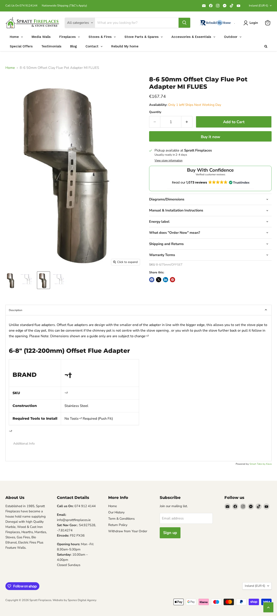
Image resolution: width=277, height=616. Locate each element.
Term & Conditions (121, 518)
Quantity (155, 112)
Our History (116, 512)
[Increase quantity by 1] (186, 122)
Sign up (170, 532)
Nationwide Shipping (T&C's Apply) (64, 5)
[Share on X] (158, 279)
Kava (269, 464)
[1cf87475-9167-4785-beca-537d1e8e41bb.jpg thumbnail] (11, 280)
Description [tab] (15, 310)
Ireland (258, 6)
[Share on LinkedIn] (165, 279)
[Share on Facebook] (151, 279)
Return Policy (117, 525)
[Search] (184, 23)
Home (10, 68)
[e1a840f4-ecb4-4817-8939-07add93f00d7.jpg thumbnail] (27, 280)
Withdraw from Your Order (127, 531)
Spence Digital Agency (82, 600)
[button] (138, 444)
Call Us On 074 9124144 (21, 5)
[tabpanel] (138, 388)
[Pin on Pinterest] (172, 279)
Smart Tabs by (258, 464)
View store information (168, 160)
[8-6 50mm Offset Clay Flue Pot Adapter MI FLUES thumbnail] (43, 280)
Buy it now (210, 136)
